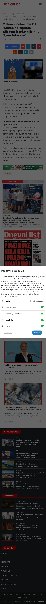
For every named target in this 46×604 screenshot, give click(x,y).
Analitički (9, 320)
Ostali (8, 326)
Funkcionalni (11, 307)
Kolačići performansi (14, 314)
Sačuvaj (37, 333)
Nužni (8, 301)
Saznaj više (8, 333)
